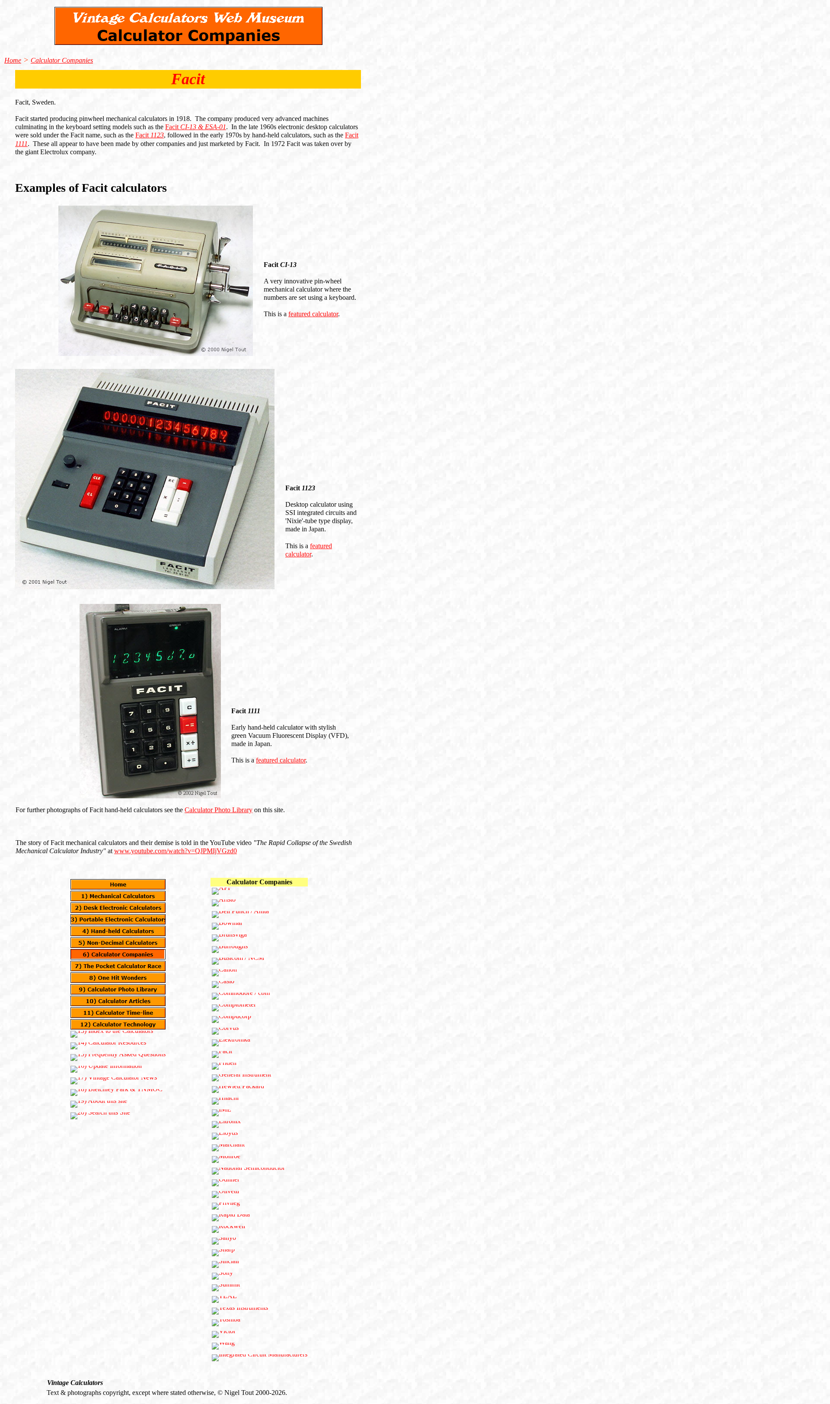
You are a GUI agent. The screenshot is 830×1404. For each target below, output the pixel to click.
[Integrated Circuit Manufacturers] (259, 1357)
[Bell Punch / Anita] (240, 914)
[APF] (222, 891)
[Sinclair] (225, 1264)
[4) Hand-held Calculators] (118, 931)
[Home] (118, 884)
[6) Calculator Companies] (118, 954)
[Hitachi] (225, 1101)
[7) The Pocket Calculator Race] (118, 966)
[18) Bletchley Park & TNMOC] (116, 1092)
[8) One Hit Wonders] (118, 977)
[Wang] (223, 1346)
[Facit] (222, 1054)
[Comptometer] (234, 1007)
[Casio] (223, 984)
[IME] (221, 1112)
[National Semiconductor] (248, 1171)
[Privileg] (226, 1206)
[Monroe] (226, 1159)
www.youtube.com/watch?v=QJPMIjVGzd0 (175, 850)
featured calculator (313, 314)
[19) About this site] (98, 1104)
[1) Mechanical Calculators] (118, 896)
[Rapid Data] (231, 1217)
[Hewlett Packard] (238, 1089)
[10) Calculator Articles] (118, 1001)
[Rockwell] (228, 1229)
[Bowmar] (227, 926)
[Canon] (224, 972)
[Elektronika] (231, 1042)
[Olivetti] (225, 1194)
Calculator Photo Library (218, 809)
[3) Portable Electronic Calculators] (118, 919)
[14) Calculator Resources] (108, 1045)
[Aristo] (224, 902)
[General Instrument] (241, 1077)
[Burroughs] (230, 949)
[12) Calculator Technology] (118, 1024)
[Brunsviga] (229, 937)
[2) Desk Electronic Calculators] (118, 907)
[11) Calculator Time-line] (118, 1012)
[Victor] (224, 1334)
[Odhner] (225, 1182)
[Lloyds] (225, 1136)
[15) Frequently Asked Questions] (118, 1057)
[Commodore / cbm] (241, 996)
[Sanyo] (224, 1241)
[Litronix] (226, 1124)
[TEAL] (224, 1299)
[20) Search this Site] (100, 1115)
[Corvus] (225, 1031)
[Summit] (226, 1287)
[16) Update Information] (106, 1069)
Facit (195, 126)
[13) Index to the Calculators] (111, 1034)
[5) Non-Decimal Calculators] (118, 942)
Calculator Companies (62, 60)
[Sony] (222, 1276)
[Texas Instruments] (240, 1311)
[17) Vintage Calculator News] (113, 1080)
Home (12, 60)
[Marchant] (228, 1147)
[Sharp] (223, 1252)
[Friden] (224, 1066)
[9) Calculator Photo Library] (118, 989)
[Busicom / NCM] (238, 961)
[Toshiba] (226, 1322)
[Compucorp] (231, 1019)
